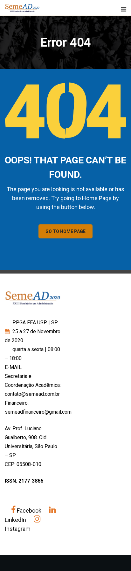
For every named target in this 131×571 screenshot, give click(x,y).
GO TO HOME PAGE (65, 231)
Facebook (29, 510)
